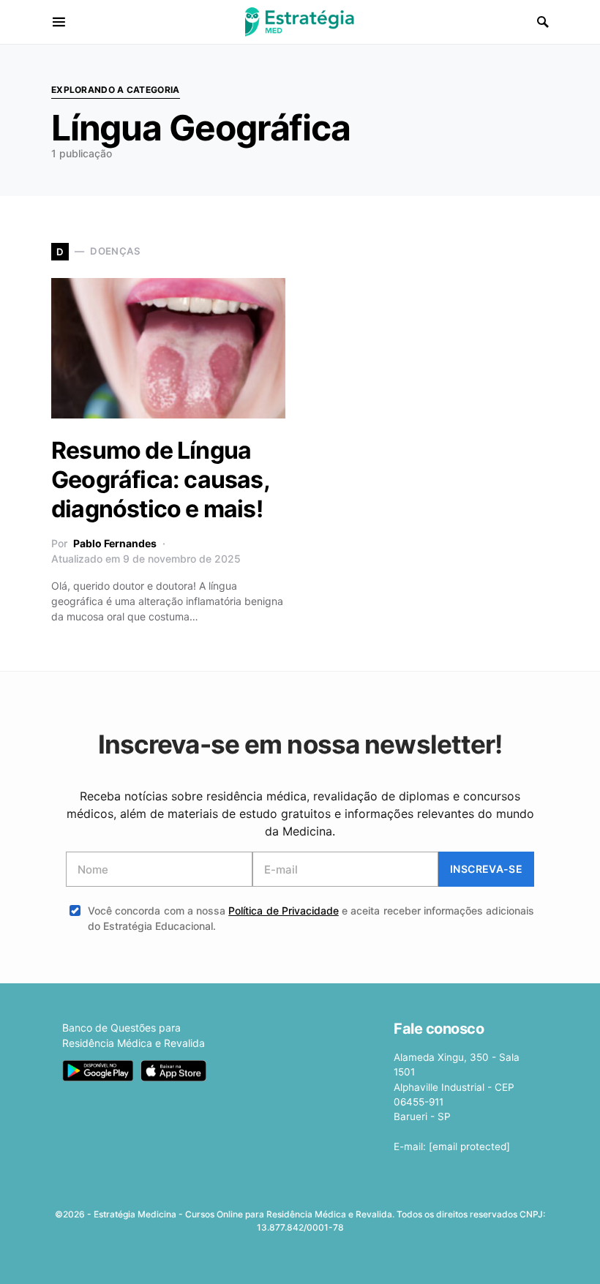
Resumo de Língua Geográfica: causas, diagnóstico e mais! (160, 479)
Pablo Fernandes (115, 543)
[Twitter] (264, 1259)
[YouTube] (310, 1259)
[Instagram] (287, 1259)
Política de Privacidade (283, 910)
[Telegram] (334, 1259)
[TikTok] (356, 1259)
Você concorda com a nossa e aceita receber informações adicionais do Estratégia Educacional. (311, 918)
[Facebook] (241, 1259)
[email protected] (469, 1146)
